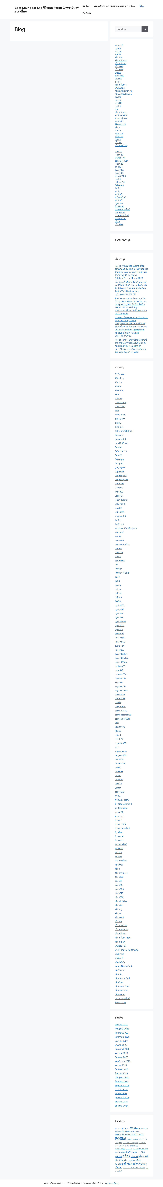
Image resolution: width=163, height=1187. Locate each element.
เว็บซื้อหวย (119, 970)
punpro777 (120, 212)
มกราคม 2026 (121, 1053)
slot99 (118, 54)
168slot (118, 382)
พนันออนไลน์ (121, 844)
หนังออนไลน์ (120, 197)
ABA (117, 410)
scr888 (118, 702)
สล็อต (117, 127)
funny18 (118, 463)
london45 (119, 532)
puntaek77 (120, 646)
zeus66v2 (119, 792)
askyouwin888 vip (123, 431)
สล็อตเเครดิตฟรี (127, 1168)
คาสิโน (118, 796)
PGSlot (118, 601)
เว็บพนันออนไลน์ (122, 978)
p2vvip (118, 556)
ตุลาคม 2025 (121, 1065)
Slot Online (120, 727)
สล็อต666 (119, 889)
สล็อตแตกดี (120, 942)
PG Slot (118, 569)
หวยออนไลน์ (120, 218)
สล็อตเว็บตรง (120, 60)
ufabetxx (119, 779)
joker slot (119, 121)
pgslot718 (119, 609)
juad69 (118, 508)
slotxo (118, 82)
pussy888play (121, 658)
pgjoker (118, 597)
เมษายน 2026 (121, 1041)
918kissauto (120, 402)
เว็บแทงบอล (120, 994)
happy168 (119, 471)
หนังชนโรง (120, 158)
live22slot (119, 524)
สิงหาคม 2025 (121, 1073)
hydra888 (119, 483)
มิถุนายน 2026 (121, 1033)
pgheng (118, 593)
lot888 (118, 536)
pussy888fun (121, 654)
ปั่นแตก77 (119, 840)
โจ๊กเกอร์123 (120, 124)
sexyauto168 (121, 711)
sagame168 (120, 686)
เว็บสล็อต (119, 982)
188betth (119, 390)
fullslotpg (119, 185)
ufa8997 (119, 771)
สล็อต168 (119, 224)
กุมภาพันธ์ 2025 (122, 1097)
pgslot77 (119, 203)
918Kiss (118, 398)
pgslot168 (119, 605)
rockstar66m (121, 674)
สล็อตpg (118, 909)
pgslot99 (119, 617)
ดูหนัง (117, 191)
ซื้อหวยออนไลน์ (122, 215)
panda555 (120, 561)
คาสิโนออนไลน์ (122, 800)
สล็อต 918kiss (121, 873)
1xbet (117, 394)
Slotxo (118, 731)
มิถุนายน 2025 (121, 1081)
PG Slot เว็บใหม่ (122, 573)
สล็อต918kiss (121, 901)
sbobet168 (120, 698)
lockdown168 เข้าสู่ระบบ (126, 528)
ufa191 (118, 767)
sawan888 (120, 694)
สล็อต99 (118, 905)
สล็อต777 (119, 893)
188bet (118, 386)
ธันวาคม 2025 (121, 1057)
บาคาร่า (118, 79)
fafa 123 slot (121, 451)
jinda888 (119, 492)
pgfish (118, 589)
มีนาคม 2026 (121, 1045)
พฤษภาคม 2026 (122, 1037)
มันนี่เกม (118, 852)
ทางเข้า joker (121, 118)
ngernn (118, 548)
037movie (119, 374)
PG (116, 565)
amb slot (119, 427)
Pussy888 (119, 650)
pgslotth (119, 629)
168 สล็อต (119, 378)
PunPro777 (120, 642)
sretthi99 (119, 739)
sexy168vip (120, 706)
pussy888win (121, 662)
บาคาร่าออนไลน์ (122, 209)
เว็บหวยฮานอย (121, 990)
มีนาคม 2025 (121, 1093)
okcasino (119, 552)
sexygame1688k (122, 719)
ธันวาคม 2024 (121, 1106)
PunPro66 (119, 638)
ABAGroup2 (120, 415)
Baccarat (119, 435)
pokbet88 (119, 633)
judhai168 (119, 512)
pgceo (118, 585)
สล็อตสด (118, 921)
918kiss (118, 151)
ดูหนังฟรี (118, 167)
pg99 (117, 581)
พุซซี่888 (119, 848)
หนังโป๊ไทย (120, 88)
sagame (119, 682)
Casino (118, 447)
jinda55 (118, 51)
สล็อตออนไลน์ (121, 145)
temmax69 (120, 763)
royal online (120, 678)
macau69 (119, 540)
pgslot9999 (120, 621)
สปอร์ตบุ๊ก (119, 865)
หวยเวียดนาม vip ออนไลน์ (126, 950)
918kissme (120, 406)
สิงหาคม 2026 (121, 1025)
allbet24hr (120, 419)
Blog (142, 6)
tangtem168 (120, 755)
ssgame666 (120, 743)
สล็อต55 (118, 881)
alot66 (118, 423)
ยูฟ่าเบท (118, 856)
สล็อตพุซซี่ (119, 917)
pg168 (118, 48)
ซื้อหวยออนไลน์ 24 (123, 804)
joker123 (119, 45)
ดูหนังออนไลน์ (121, 115)
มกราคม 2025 (121, 1102)
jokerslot (119, 136)
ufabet (118, 775)
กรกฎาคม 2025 (122, 1077)
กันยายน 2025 (121, 1069)
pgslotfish (119, 625)
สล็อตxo (118, 142)
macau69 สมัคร (122, 544)
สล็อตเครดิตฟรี (121, 929)
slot (116, 109)
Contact (86, 6)
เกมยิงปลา (119, 954)
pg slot (118, 100)
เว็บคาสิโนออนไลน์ (123, 966)
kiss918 (118, 103)
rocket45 (119, 670)
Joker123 (119, 496)
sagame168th (121, 161)
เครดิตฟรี (119, 958)
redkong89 (120, 666)
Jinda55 (119, 488)
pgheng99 (120, 182)
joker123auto (121, 500)
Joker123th (120, 504)
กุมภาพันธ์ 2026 (122, 1049)
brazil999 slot (121, 443)
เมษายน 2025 (121, 1089)
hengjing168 (120, 475)
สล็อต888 (119, 66)
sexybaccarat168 (123, 715)
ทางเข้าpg (119, 816)
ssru (117, 747)
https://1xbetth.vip (123, 91)
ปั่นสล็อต (119, 832)
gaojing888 (120, 467)
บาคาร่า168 (120, 176)
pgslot (118, 72)
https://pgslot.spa (123, 94)
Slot (117, 723)
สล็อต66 (118, 57)
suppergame (121, 751)
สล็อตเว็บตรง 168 (122, 938)
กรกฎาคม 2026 (122, 1029)
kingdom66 (120, 516)
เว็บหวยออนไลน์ (122, 986)
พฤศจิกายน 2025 (122, 1061)
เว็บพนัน (118, 974)
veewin (118, 784)
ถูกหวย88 (119, 812)
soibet (118, 735)
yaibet (118, 788)
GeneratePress (112, 1183)
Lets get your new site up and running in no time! (114, 6)
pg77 (117, 577)
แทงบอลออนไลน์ (122, 998)
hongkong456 (121, 479)
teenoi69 (119, 759)
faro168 (118, 455)
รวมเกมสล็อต (121, 861)
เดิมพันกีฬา (120, 962)
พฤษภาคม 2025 (122, 1085)
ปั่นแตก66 (119, 206)
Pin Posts (87, 13)
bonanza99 (120, 439)
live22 (118, 188)
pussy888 (119, 76)
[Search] (145, 29)
